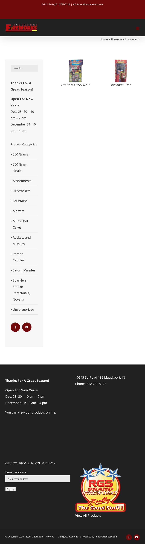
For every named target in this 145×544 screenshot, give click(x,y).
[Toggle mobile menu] (138, 28)
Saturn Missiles (24, 270)
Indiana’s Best (120, 85)
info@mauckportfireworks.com (88, 4)
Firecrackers (22, 191)
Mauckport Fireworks (42, 536)
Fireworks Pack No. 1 (76, 85)
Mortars (18, 211)
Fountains (20, 201)
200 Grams (21, 154)
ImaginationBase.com (106, 536)
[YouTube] (26, 327)
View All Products (88, 515)
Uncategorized (23, 309)
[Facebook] (15, 327)
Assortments (22, 181)
